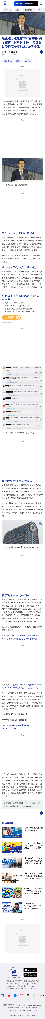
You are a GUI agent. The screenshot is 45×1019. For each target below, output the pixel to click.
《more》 (31, 986)
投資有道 (8, 61)
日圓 (17, 10)
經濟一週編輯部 (9, 52)
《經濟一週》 (32, 989)
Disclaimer (22, 1010)
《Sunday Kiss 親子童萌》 (16, 989)
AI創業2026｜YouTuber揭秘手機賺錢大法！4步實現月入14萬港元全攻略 (33, 906)
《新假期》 (16, 984)
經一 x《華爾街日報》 (27, 4)
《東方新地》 (22, 986)
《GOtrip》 (26, 984)
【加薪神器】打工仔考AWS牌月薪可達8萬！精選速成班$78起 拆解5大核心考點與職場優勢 (33, 861)
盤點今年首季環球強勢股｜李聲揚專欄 (33, 829)
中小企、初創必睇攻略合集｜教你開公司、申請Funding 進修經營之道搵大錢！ (33, 846)
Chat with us (12, 1010)
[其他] (41, 52)
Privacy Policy (32, 1010)
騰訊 (18, 61)
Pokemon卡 (29, 10)
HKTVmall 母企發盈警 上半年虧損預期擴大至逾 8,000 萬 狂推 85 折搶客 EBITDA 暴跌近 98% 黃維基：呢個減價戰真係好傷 (33, 891)
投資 (4, 54)
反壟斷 (28, 61)
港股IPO (7, 10)
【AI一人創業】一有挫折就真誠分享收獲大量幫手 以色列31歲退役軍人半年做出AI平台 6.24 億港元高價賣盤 (33, 876)
